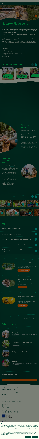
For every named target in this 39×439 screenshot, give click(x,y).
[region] (19, 430)
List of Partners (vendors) (4, 434)
